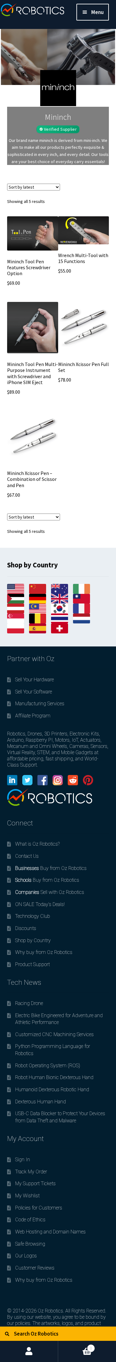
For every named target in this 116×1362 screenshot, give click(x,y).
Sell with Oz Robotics (49, 892)
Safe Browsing (30, 1244)
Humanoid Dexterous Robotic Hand (52, 1089)
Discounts (25, 928)
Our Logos (26, 1256)
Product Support (32, 964)
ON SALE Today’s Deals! (40, 904)
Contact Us (27, 856)
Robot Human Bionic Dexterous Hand (54, 1077)
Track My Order (31, 1172)
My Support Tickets (35, 1183)
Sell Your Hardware (34, 680)
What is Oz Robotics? (37, 844)
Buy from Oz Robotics (51, 868)
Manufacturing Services (39, 704)
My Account (29, 1351)
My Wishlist (27, 1196)
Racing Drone (29, 1003)
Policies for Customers (38, 1208)
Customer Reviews (34, 1268)
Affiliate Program (32, 716)
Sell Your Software (33, 692)
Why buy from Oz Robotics (43, 952)
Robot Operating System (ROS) (47, 1065)
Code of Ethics (30, 1220)
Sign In (22, 1159)
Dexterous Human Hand (40, 1102)
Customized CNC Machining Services (54, 1034)
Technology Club (32, 916)
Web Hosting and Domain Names (50, 1232)
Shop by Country (33, 940)
